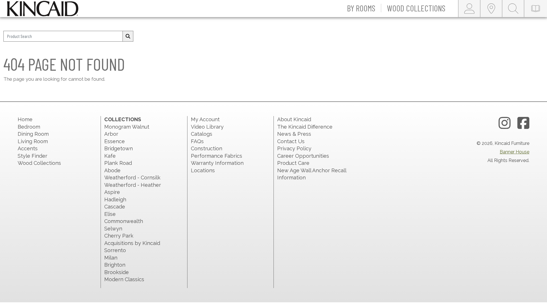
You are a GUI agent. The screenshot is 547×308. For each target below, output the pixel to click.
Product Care (293, 163)
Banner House (514, 152)
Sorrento (115, 250)
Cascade (114, 207)
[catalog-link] (535, 8)
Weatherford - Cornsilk (132, 178)
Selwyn (113, 229)
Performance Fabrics (216, 156)
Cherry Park (118, 236)
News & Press (294, 134)
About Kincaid (294, 119)
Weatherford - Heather (132, 185)
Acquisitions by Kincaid (132, 243)
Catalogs (201, 134)
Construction (206, 148)
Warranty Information (217, 163)
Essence (114, 141)
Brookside (116, 272)
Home (25, 119)
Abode (112, 170)
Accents (28, 148)
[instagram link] (505, 123)
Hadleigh (115, 199)
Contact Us (291, 141)
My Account (205, 119)
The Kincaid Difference (304, 127)
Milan (110, 258)
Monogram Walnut (126, 127)
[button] (361, 8)
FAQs (197, 141)
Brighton (114, 265)
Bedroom (29, 127)
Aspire (112, 192)
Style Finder (32, 156)
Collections (122, 119)
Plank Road (118, 163)
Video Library (207, 127)
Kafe (110, 156)
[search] (128, 36)
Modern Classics (124, 279)
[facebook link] (523, 123)
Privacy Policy (294, 148)
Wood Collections (39, 163)
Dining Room (33, 134)
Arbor (111, 134)
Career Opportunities (303, 156)
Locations (203, 170)
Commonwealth (123, 221)
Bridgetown (118, 148)
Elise (110, 214)
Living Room (33, 141)
